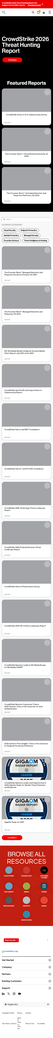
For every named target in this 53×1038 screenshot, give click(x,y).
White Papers (26, 920)
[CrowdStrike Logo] (4, 12)
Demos (26, 892)
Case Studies (9, 876)
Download (12, 60)
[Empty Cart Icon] (44, 12)
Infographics (8, 906)
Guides (44, 892)
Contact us (26, 940)
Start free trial (10, 940)
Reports (26, 906)
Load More (12, 838)
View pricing (41, 940)
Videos (44, 906)
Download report (34, 5)
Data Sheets (9, 892)
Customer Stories (44, 877)
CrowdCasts (26, 876)
